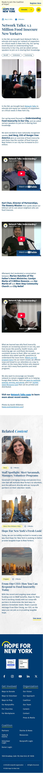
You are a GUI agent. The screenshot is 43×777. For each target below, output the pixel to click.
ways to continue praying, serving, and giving (21, 381)
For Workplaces (8, 713)
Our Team (27, 705)
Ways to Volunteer (9, 696)
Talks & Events (5, 736)
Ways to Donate (8, 692)
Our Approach (29, 696)
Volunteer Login (6, 742)
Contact (26, 713)
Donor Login (7, 747)
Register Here (35, 3)
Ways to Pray (7, 700)
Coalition (27, 700)
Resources (24, 735)
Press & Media (29, 718)
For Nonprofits (8, 705)
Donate (24, 10)
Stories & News (26, 731)
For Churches (7, 709)
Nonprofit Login (26, 741)
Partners (5, 731)
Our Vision (27, 692)
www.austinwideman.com (12, 407)
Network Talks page (21, 394)
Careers (26, 709)
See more (37, 618)
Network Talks (30, 106)
